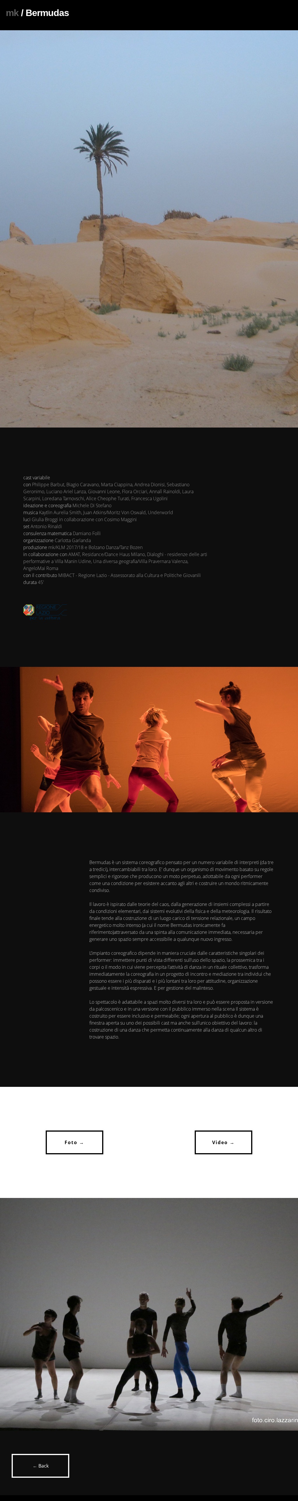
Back (43, 1466)
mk (12, 13)
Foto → (74, 1142)
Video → (223, 1142)
